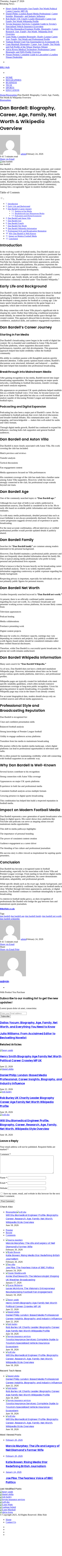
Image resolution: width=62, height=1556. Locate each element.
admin (23, 154)
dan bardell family (33, 916)
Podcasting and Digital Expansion (28, 216)
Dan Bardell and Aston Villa (19, 218)
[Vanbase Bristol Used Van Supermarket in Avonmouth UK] (8, 1507)
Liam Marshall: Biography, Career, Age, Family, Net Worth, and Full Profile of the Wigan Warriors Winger (33, 45)
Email (3, 1183)
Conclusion (13, 238)
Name (3, 1177)
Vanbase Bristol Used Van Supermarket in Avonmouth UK (32, 42)
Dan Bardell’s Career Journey (20, 209)
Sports (10, 87)
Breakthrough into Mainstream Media (29, 213)
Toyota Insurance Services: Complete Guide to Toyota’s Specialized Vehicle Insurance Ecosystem (31, 25)
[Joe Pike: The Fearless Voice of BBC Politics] (10, 1264)
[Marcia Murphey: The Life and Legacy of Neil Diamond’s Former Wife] (14, 1240)
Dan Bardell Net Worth (17, 226)
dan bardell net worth (51, 916)
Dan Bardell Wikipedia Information (22, 228)
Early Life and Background (19, 206)
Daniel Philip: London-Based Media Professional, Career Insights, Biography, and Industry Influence (32, 14)
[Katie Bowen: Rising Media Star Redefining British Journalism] (13, 1252)
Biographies (13, 80)
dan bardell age (18, 916)
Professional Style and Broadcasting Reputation (27, 231)
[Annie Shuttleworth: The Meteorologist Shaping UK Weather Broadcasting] (16, 1273)
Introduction (13, 204)
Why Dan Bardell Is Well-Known (22, 233)
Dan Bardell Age (14, 221)
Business (11, 82)
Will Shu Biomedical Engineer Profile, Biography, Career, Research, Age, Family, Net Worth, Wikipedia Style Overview (32, 31)
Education (12, 90)
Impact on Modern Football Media (23, 236)
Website (3, 1188)
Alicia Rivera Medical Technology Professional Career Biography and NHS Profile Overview (31, 50)
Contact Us (11, 1522)
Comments (11, 1235)
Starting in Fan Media (23, 211)
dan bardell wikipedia (10, 919)
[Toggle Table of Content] (2, 199)
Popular (9, 1230)
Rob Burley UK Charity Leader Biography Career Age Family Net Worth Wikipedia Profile (31, 20)
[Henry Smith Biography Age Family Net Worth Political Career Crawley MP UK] (6, 1050)
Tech (9, 85)
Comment (5, 1154)
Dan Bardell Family (16, 223)
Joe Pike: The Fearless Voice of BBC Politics (30, 1267)
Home (9, 77)
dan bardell (5, 916)
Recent (9, 1232)
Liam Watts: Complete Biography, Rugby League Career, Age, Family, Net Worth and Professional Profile (32, 37)
